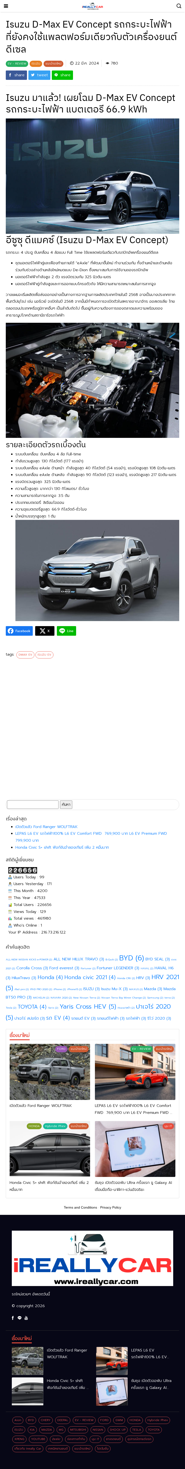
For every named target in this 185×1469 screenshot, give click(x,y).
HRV (143, 978)
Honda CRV (126, 978)
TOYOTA (32, 1007)
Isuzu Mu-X (114, 989)
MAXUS (136, 989)
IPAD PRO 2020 (41, 989)
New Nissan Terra (86, 997)
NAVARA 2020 (61, 997)
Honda (50, 977)
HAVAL (147, 968)
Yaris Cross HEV (87, 1006)
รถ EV (58, 1018)
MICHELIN (41, 997)
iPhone (59, 989)
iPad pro (21, 989)
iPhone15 (74, 989)
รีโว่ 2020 (159, 1018)
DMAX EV (25, 654)
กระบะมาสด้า (126, 1008)
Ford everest (64, 968)
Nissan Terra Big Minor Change (123, 997)
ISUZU (91, 989)
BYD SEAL (157, 959)
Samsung (155, 997)
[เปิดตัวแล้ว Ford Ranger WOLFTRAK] (50, 1072)
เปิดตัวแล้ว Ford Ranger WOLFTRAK (46, 827)
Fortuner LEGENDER (118, 968)
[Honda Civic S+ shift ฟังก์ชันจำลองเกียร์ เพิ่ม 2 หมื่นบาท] (50, 1149)
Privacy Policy (110, 1207)
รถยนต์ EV (83, 1018)
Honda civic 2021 (90, 977)
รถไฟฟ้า (136, 1018)
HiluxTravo (24, 978)
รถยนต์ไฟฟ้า (111, 1018)
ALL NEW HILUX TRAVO (78, 959)
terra (170, 997)
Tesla (11, 1008)
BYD (131, 958)
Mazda (153, 989)
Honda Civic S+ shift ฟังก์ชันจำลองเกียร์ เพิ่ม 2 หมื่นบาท (62, 847)
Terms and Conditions (80, 1207)
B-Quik (112, 959)
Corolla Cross (32, 968)
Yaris (53, 1008)
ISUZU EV (44, 654)
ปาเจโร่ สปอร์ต (29, 1018)
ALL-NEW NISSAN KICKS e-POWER (29, 959)
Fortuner (88, 968)
